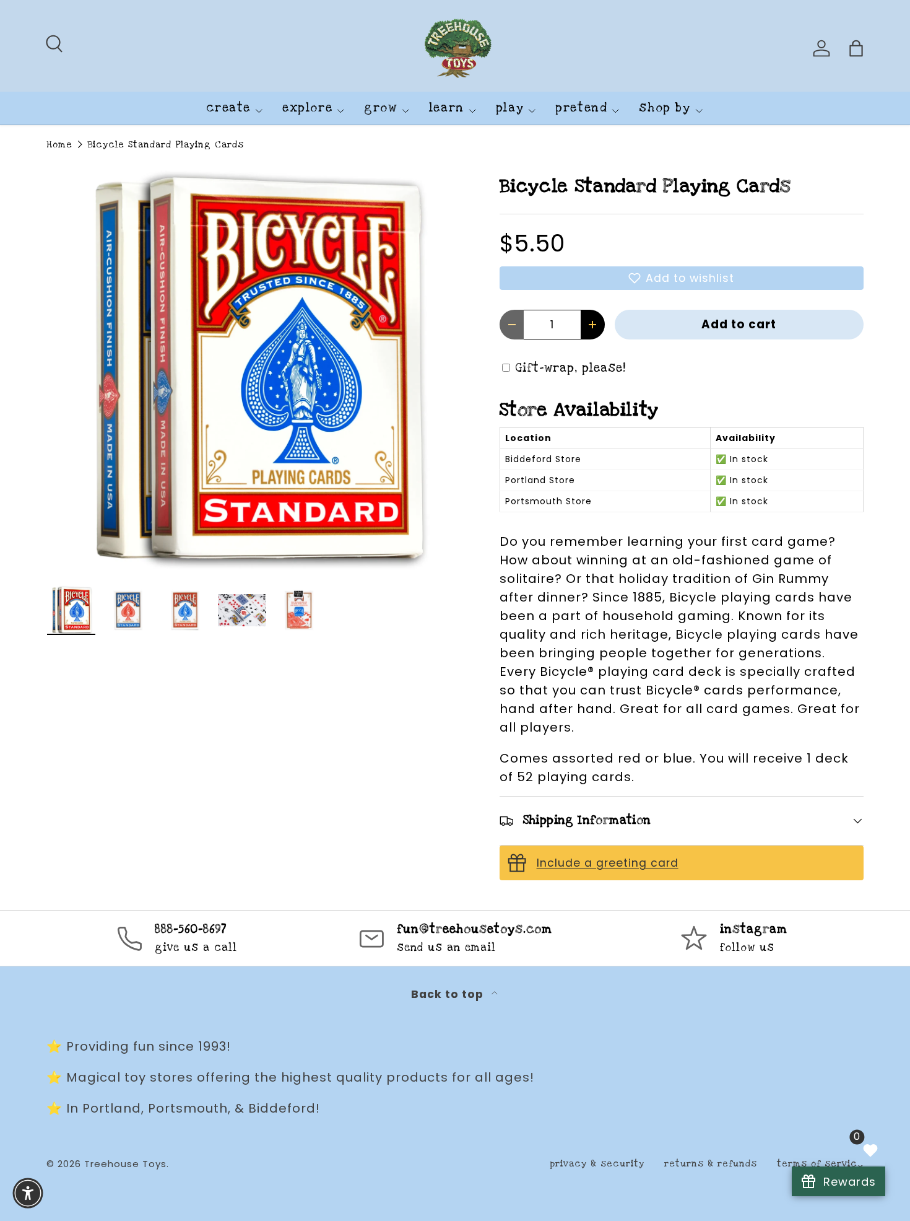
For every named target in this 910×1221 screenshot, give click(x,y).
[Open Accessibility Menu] (27, 1193)
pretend (581, 108)
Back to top (449, 994)
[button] (682, 278)
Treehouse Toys (125, 1163)
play (510, 108)
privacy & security (597, 1164)
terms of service (820, 1164)
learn (446, 108)
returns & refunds (710, 1164)
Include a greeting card (607, 863)
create (228, 108)
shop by (664, 108)
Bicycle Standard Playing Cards (165, 144)
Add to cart (738, 324)
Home (59, 144)
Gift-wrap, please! (571, 368)
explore (307, 108)
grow (380, 108)
